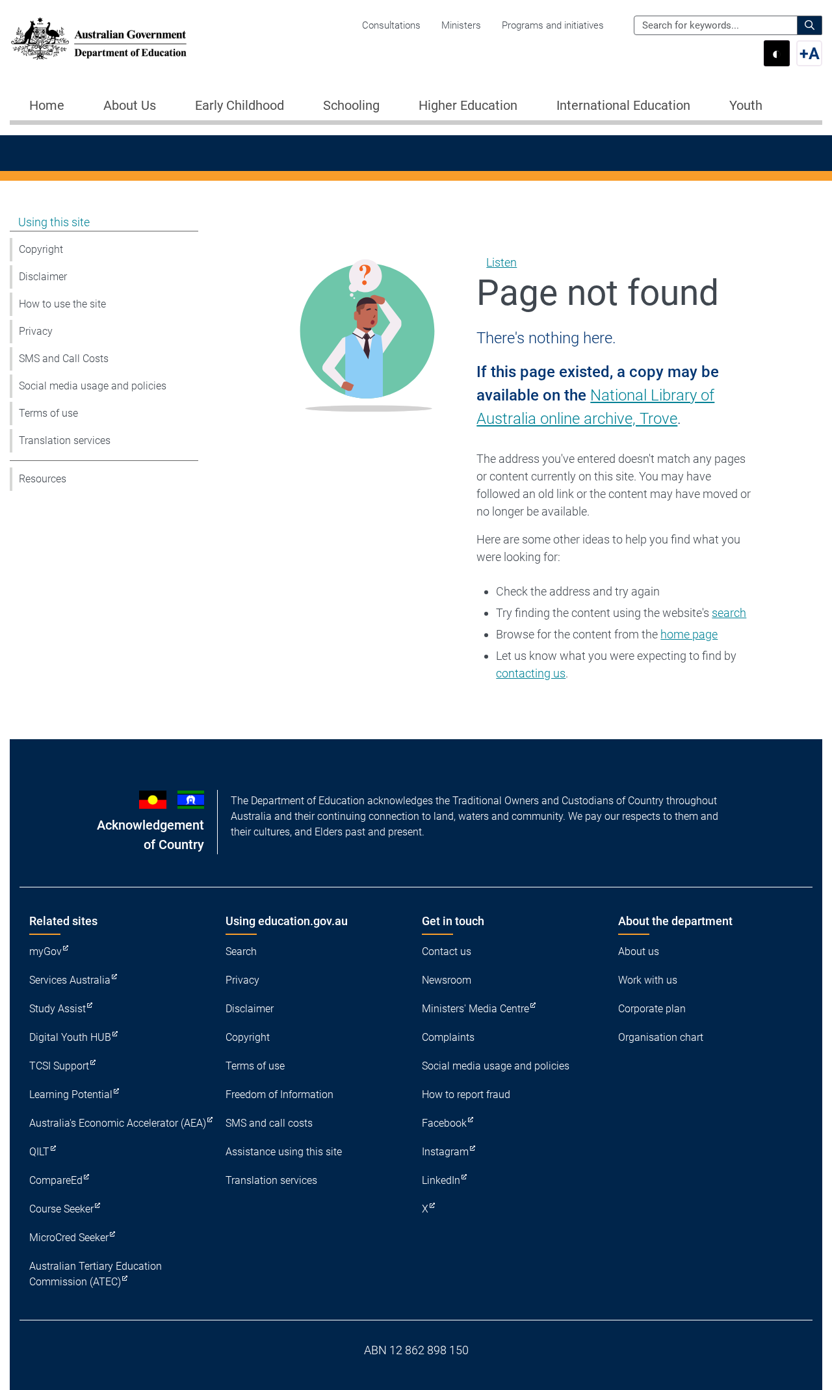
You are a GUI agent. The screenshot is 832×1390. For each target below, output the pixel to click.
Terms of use (48, 413)
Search (241, 951)
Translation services (64, 440)
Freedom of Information (279, 1094)
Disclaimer (43, 276)
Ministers (461, 25)
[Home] (99, 38)
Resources (42, 479)
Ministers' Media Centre (475, 1009)
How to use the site (62, 304)
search (729, 613)
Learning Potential (70, 1094)
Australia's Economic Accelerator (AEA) (117, 1123)
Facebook (444, 1123)
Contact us (446, 951)
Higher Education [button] (468, 105)
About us (638, 951)
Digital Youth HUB (70, 1037)
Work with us (647, 980)
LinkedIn (441, 1180)
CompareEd (56, 1180)
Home (46, 105)
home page (689, 634)
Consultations (391, 25)
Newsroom (446, 980)
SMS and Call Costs (64, 358)
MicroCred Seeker (69, 1237)
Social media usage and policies (92, 386)
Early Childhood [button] (239, 105)
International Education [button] (623, 105)
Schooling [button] (351, 105)
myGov (45, 951)
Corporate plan (652, 1009)
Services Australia (69, 980)
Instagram (445, 1152)
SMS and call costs (269, 1123)
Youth (745, 105)
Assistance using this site (284, 1152)
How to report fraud (466, 1094)
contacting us (531, 673)
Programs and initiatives (553, 25)
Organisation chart (660, 1037)
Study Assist (57, 1009)
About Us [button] (129, 105)
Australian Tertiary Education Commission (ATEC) (95, 1274)
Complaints (448, 1037)
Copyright (41, 249)
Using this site (54, 222)
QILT (39, 1152)
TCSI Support (59, 1066)
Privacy (36, 331)
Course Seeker (61, 1209)
